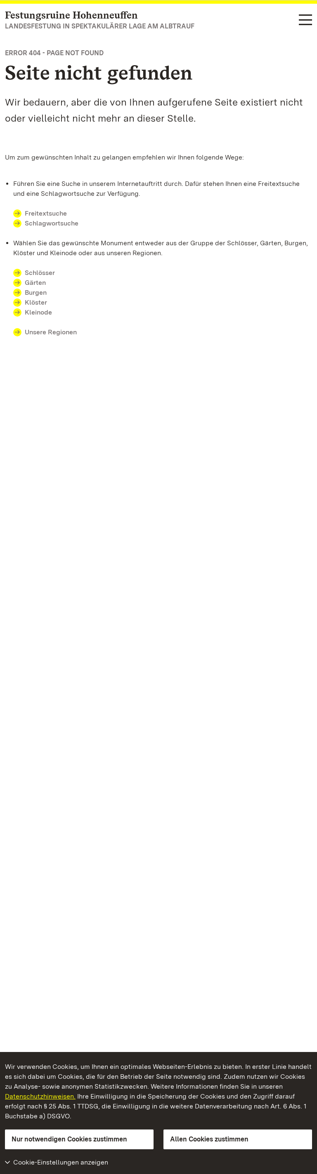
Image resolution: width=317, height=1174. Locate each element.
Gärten (35, 282)
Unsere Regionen (51, 332)
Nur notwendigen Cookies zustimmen (69, 1139)
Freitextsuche (46, 213)
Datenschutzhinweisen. (40, 1096)
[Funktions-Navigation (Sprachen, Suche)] (305, 20)
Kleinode (38, 312)
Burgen (36, 292)
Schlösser (40, 273)
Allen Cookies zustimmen (209, 1139)
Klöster (36, 302)
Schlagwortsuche (51, 223)
